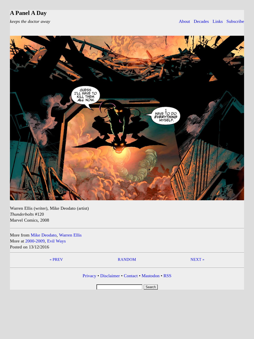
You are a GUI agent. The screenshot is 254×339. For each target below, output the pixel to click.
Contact (131, 275)
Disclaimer (110, 275)
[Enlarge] (237, 42)
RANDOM (127, 259)
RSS (167, 275)
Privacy (89, 275)
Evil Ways (56, 240)
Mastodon (150, 275)
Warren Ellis (70, 235)
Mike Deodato (44, 235)
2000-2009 (35, 240)
